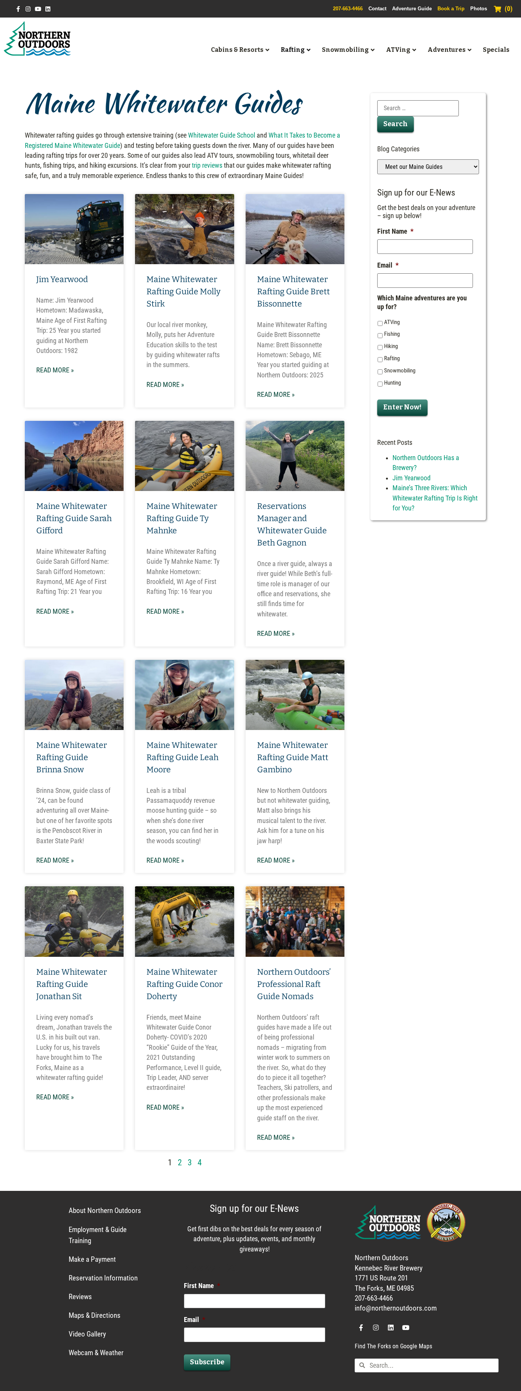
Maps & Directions (95, 1315)
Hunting (392, 382)
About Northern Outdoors (105, 1210)
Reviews (80, 1296)
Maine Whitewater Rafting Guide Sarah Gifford (74, 518)
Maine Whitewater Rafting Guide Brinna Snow (71, 757)
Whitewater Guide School (221, 135)
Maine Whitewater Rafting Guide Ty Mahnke (181, 518)
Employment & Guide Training (98, 1235)
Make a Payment (92, 1259)
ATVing (392, 322)
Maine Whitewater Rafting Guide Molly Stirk (183, 291)
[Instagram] (28, 9)
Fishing (392, 334)
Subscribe (207, 1362)
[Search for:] (418, 108)
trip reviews (207, 165)
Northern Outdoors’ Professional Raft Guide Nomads (294, 984)
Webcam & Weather (96, 1352)
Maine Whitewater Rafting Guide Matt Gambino (292, 757)
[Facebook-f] (18, 9)
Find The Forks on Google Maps (393, 1346)
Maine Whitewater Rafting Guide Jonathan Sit (71, 984)
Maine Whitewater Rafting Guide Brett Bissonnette (293, 291)
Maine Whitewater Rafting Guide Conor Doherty (184, 984)
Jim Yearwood (62, 279)
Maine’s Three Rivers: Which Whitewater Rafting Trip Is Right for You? (435, 498)
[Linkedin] (48, 9)
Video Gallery (87, 1334)
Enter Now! (402, 407)
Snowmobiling (399, 370)
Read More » (55, 370)
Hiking (391, 346)
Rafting (392, 358)
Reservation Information (103, 1278)
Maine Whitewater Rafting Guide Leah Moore (182, 757)
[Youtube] (38, 9)
